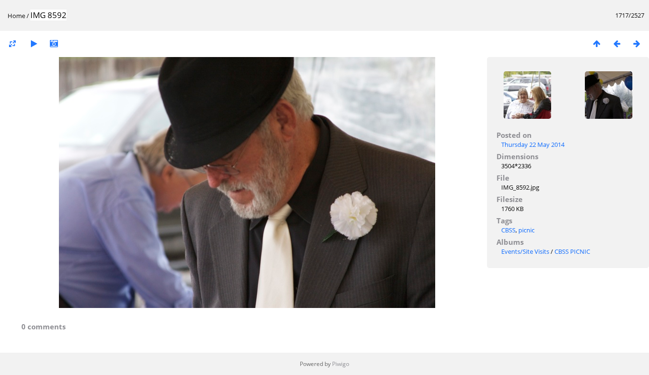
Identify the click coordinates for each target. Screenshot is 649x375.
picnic (526, 230)
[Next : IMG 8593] (637, 43)
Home (16, 15)
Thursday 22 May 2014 (532, 144)
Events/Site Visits (525, 251)
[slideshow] (34, 43)
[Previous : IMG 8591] (617, 43)
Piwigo (340, 364)
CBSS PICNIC (572, 251)
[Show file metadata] (54, 43)
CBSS (508, 230)
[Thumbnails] (597, 43)
